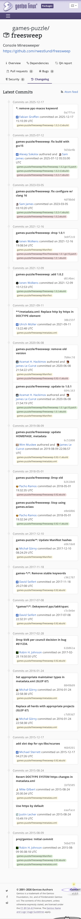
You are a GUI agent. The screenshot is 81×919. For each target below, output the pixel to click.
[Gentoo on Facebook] (7, 897)
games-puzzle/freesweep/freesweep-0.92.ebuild (41, 494)
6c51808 (69, 440)
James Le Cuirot (26, 366)
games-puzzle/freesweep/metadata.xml (37, 332)
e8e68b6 (69, 511)
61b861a (69, 648)
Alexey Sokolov (28, 154)
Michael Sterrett (29, 752)
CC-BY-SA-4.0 (27, 908)
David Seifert (27, 581)
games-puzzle (29, 28)
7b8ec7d (69, 357)
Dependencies (39, 63)
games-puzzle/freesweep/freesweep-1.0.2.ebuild (41, 216)
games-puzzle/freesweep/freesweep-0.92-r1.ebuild (42, 378)
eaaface (69, 810)
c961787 (69, 577)
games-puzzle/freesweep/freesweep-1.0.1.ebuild (41, 258)
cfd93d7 (69, 714)
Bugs (47, 71)
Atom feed (71, 92)
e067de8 (69, 544)
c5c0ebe (69, 610)
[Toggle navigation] (8, 16)
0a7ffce (69, 112)
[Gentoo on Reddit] (7, 903)
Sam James (26, 204)
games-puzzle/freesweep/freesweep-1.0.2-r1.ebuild (43, 175)
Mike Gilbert (27, 789)
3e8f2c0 (69, 237)
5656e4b (69, 149)
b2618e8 (69, 481)
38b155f (69, 320)
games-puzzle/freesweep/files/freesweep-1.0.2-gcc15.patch (46, 166)
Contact (75, 889)
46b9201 (69, 747)
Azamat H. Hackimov (32, 361)
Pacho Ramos (28, 486)
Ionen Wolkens (29, 241)
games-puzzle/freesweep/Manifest (34, 249)
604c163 (69, 390)
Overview (14, 63)
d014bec (69, 278)
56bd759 (69, 843)
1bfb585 (69, 785)
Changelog (41, 79)
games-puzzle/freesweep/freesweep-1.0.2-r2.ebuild (43, 125)
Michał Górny (28, 548)
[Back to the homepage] (20, 6)
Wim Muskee (27, 444)
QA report (65, 63)
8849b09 (69, 685)
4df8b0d (69, 199)
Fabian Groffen (29, 117)
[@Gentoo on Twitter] (7, 891)
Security (15, 79)
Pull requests (21, 71)
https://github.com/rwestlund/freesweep (36, 51)
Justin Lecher (27, 814)
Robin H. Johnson (30, 652)
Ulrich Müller (28, 324)
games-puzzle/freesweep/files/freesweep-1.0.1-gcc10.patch (46, 254)
